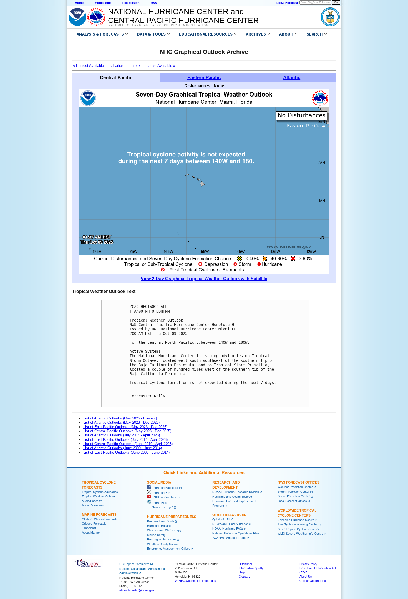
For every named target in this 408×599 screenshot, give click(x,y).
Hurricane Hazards (159, 526)
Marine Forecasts (99, 514)
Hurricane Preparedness (171, 516)
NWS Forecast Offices (298, 482)
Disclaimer (245, 564)
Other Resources (229, 514)
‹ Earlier (116, 66)
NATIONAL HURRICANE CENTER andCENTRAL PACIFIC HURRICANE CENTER (183, 16)
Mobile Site (103, 2)
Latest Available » (161, 66)
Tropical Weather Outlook (98, 496)
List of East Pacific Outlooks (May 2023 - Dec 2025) (125, 427)
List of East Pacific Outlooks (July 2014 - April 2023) (125, 440)
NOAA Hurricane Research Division (235, 492)
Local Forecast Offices (292, 501)
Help (242, 572)
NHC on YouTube (164, 497)
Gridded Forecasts (94, 523)
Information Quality (251, 568)
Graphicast (89, 528)
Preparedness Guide (160, 521)
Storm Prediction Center (293, 491)
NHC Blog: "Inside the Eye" (160, 505)
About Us (305, 576)
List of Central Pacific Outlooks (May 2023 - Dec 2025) (127, 431)
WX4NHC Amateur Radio (229, 537)
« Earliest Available (88, 66)
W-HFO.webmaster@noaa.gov (195, 580)
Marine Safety (156, 535)
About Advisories (93, 505)
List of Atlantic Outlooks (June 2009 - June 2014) (122, 448)
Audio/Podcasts (92, 501)
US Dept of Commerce (134, 564)
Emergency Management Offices (168, 548)
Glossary (244, 576)
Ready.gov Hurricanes (161, 539)
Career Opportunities (313, 580)
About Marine (91, 532)
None (219, 85)
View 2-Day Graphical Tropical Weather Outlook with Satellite (204, 278)
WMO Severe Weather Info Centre (300, 533)
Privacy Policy (308, 564)
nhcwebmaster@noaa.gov (136, 590)
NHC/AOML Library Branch (230, 524)
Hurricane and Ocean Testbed (232, 496)
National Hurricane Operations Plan (235, 533)
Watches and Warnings (162, 530)
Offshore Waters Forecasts (99, 519)
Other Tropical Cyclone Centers (298, 529)
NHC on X (159, 493)
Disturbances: (197, 85)
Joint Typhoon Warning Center (298, 524)
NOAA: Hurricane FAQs (227, 528)
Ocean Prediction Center (294, 496)
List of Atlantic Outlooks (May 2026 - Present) (120, 418)
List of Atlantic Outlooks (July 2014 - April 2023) (121, 435)
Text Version (131, 2)
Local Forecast (287, 2)
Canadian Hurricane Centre (296, 520)
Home (79, 2)
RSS (154, 2)
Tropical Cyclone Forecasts (99, 485)
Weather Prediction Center (295, 487)
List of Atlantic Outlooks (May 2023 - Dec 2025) (121, 422)
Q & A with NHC (223, 519)
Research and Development (226, 485)
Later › (135, 66)
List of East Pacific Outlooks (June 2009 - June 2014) (126, 452)
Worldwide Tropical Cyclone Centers (297, 513)
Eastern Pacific (204, 77)
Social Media (159, 482)
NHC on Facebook (164, 488)
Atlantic (291, 77)
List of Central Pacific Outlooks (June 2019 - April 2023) (128, 444)
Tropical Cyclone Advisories (100, 492)
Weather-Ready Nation (162, 544)
